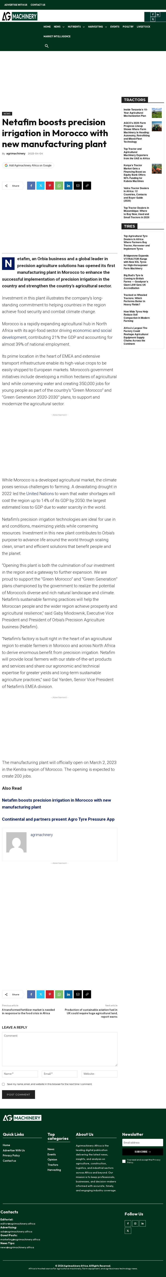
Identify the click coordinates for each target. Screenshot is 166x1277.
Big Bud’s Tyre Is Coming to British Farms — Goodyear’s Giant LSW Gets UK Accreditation (136, 281)
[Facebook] (152, 14)
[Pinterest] (50, 186)
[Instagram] (135, 1223)
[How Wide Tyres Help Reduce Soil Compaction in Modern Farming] (157, 315)
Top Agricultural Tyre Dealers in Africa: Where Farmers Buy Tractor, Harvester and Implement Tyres (137, 242)
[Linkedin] (157, 14)
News (7, 113)
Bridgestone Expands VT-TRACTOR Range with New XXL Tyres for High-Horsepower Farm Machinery (136, 262)
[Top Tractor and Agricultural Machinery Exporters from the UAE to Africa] (157, 152)
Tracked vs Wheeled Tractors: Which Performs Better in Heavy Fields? (135, 299)
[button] (47, 46)
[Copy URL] (87, 186)
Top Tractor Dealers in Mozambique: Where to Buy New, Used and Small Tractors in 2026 (136, 212)
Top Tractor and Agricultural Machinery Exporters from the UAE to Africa (137, 153)
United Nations (40, 493)
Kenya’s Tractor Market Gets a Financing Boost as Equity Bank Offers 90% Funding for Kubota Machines (135, 173)
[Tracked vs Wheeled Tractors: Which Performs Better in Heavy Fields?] (157, 298)
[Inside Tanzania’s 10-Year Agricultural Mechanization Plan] (157, 113)
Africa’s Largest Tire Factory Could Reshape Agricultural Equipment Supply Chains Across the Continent (136, 335)
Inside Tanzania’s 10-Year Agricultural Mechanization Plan (136, 113)
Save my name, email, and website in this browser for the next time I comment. (49, 1084)
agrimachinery (15, 153)
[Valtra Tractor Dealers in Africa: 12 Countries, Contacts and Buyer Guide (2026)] (157, 192)
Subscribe (141, 1151)
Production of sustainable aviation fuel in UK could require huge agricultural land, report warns (91, 1013)
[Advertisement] (59, 83)
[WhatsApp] (59, 186)
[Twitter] (152, 19)
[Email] (78, 186)
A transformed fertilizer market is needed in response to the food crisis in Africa (28, 1011)
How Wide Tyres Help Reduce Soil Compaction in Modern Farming (137, 316)
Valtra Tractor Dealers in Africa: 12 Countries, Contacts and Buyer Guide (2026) (136, 194)
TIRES (129, 226)
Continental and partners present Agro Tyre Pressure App (58, 819)
